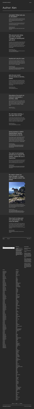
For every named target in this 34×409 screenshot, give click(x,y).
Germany (12, 146)
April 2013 (4, 333)
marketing (17, 338)
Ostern (16, 357)
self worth (14, 51)
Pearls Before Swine (18, 359)
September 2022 (4, 272)
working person (16, 51)
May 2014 (4, 322)
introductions (17, 330)
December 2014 (4, 316)
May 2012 (4, 342)
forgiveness (17, 314)
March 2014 (4, 324)
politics (16, 364)
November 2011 (4, 347)
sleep (16, 375)
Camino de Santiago (18, 286)
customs (17, 295)
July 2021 (4, 279)
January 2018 (4, 289)
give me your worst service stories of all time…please (17, 76)
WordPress (30, 406)
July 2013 (4, 330)
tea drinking (17, 382)
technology (17, 383)
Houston (17, 325)
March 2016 (4, 303)
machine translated (16, 146)
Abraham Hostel (12, 28)
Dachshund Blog (18, 296)
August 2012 (4, 339)
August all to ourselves (13, 166)
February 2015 (4, 314)
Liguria (21, 211)
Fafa (14, 28)
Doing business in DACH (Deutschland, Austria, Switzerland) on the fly (16, 133)
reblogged (17, 367)
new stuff (17, 349)
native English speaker (21, 146)
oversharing (13, 230)
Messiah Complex (20, 28)
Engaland (17, 303)
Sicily (16, 373)
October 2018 (4, 287)
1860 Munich (17, 271)
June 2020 (4, 280)
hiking (16, 321)
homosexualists (17, 324)
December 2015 (4, 306)
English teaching (18, 305)
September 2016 (4, 298)
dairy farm (19, 68)
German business (12, 145)
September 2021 (4, 278)
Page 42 (8, 238)
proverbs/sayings (18, 365)
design (16, 298)
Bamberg (17, 279)
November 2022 (4, 271)
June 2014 (4, 321)
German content (20, 145)
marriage (17, 339)
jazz (16, 333)
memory (17, 342)
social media (17, 377)
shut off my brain (16, 124)
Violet (16, 393)
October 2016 (4, 297)
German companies (16, 145)
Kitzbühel (23, 68)
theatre (16, 385)
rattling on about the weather (19, 366)
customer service (14, 87)
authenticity (12, 231)
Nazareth (23, 28)
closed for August (17, 166)
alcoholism (17, 272)
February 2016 (4, 304)
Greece (13, 146)
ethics (16, 306)
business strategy (18, 285)
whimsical (17, 394)
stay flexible (19, 124)
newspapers (17, 351)
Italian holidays (12, 211)
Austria (11, 67)
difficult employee (12, 88)
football (17, 313)
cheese (16, 288)
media (16, 340)
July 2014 (4, 320)
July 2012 (4, 340)
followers (10, 211)
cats (16, 287)
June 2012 (4, 341)
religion (16, 368)
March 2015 (4, 313)
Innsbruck (21, 68)
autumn (17, 278)
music (16, 347)
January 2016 (4, 305)
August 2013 (4, 329)
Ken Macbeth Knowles (7, 2)
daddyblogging (17, 297)
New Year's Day (17, 350)
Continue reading (11, 47)
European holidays (23, 166)
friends (16, 315)
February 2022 (4, 276)
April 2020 (4, 281)
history (16, 322)
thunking (17, 386)
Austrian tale (20, 67)
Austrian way (22, 67)
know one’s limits (12, 124)
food (16, 312)
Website (30, 2)
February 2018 (4, 288)
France (9, 145)
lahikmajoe (25, 248)
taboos (23, 231)
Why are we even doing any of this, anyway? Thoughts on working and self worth (19, 250)
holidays (13, 165)
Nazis (16, 348)
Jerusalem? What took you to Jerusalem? (19, 248)
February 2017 (4, 295)
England (17, 304)
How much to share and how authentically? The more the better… (16, 219)
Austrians (10, 68)
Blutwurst (12, 68)
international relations (18, 329)
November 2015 (4, 307)
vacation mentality (11, 167)
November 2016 (4, 296)
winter (16, 395)
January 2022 (4, 277)
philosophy (17, 360)
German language (18, 316)
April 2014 (4, 323)
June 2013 (4, 331)
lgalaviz (25, 258)
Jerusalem (17, 28)
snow (16, 376)
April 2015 (4, 312)
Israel (12, 27)
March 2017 (4, 294)
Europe (20, 166)
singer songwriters (18, 374)
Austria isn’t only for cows (16, 58)
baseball (17, 280)
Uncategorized (13, 144)
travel (14, 27)
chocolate (17, 289)
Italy (19, 211)
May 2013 (4, 332)
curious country (16, 68)
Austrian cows (17, 67)
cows (13, 68)
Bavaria (17, 281)
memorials (17, 341)
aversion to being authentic (16, 231)
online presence (20, 231)
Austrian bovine (13, 67)
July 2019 (4, 286)
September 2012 (4, 338)
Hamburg (17, 320)
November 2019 (4, 285)
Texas (16, 384)
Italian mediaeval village (16, 211)
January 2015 (4, 315)
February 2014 (4, 325)
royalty (16, 369)
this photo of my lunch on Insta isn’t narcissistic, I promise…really (16, 97)
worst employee (16, 88)
